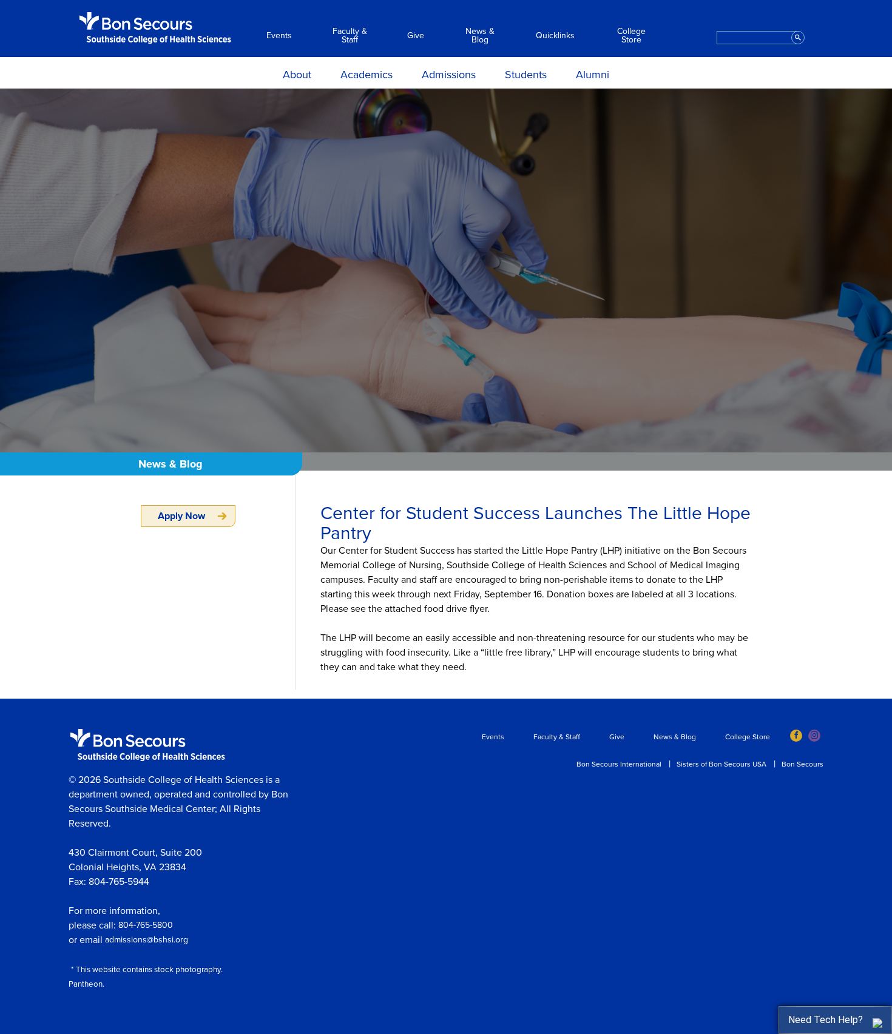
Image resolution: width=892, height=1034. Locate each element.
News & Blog (480, 35)
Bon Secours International (618, 764)
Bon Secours (802, 764)
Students (526, 74)
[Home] (155, 28)
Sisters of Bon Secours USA (721, 764)
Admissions (449, 74)
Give (415, 36)
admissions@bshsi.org (146, 940)
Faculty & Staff (350, 35)
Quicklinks (555, 36)
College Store (631, 35)
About (297, 74)
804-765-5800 (145, 925)
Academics (366, 74)
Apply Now (181, 516)
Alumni (592, 74)
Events (279, 36)
